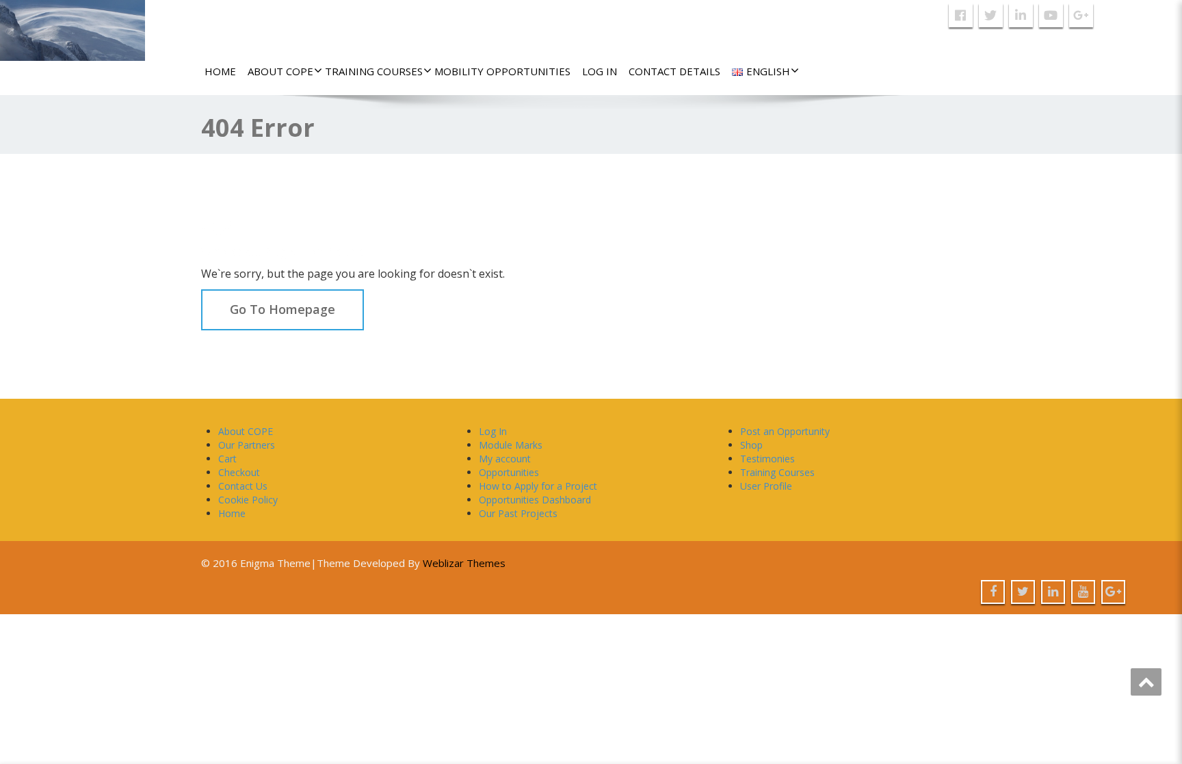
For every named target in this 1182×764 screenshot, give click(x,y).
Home (220, 71)
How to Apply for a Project (538, 485)
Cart (227, 458)
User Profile (766, 485)
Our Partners (246, 444)
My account (505, 458)
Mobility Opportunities (502, 71)
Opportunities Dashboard (535, 499)
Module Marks (510, 444)
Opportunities (509, 472)
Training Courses (374, 71)
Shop (751, 444)
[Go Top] (1146, 682)
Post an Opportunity (785, 431)
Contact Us (242, 485)
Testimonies (767, 458)
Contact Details (674, 71)
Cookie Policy (248, 499)
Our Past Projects (518, 513)
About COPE (280, 71)
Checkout (239, 472)
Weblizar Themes (464, 563)
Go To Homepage (282, 309)
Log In (599, 71)
